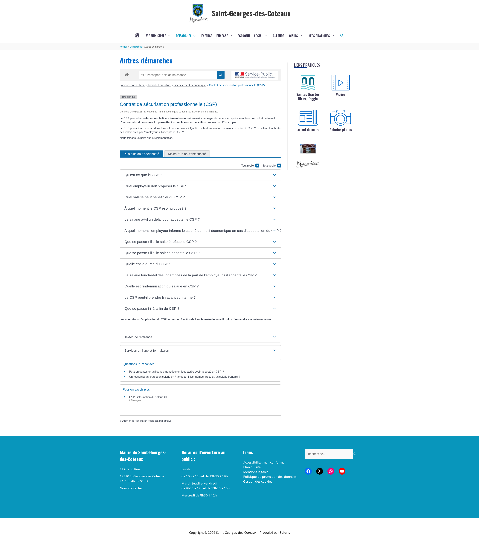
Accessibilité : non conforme (263, 462)
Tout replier (248, 165)
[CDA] (308, 82)
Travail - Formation (159, 85)
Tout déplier (270, 165)
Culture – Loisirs (285, 35)
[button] (342, 35)
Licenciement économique (190, 85)
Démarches (184, 35)
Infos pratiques (319, 35)
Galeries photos (340, 129)
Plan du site (252, 467)
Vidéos (340, 94)
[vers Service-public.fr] (254, 75)
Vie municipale (156, 35)
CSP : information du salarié (146, 397)
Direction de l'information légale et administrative (146, 421)
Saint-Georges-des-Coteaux (251, 13)
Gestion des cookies (257, 481)
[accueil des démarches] (127, 74)
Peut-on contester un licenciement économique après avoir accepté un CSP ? (176, 371)
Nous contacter (131, 488)
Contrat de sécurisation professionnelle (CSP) (237, 85)
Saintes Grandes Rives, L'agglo (307, 96)
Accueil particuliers (133, 85)
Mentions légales (255, 472)
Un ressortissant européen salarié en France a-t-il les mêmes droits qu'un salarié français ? (184, 376)
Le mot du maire (308, 129)
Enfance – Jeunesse (214, 35)
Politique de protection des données (270, 476)
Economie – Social (250, 35)
